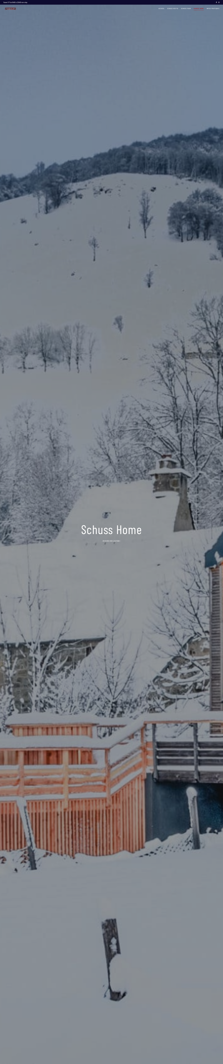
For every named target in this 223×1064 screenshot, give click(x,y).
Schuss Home (199, 8)
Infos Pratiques (213, 8)
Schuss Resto (172, 8)
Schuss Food (186, 8)
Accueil (162, 8)
